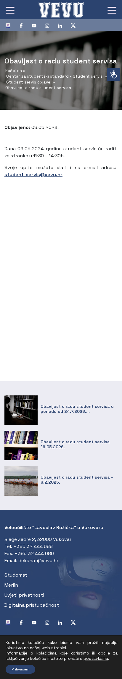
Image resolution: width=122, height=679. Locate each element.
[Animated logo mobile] (61, 9)
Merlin (11, 585)
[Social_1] (10, 25)
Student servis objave (28, 82)
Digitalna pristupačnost (31, 605)
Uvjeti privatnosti (24, 595)
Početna (13, 70)
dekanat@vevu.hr (38, 560)
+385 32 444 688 (33, 546)
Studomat (15, 575)
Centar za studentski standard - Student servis (54, 76)
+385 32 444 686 (34, 553)
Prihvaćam (20, 669)
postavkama (96, 658)
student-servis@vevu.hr (33, 174)
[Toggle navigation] (10, 9)
